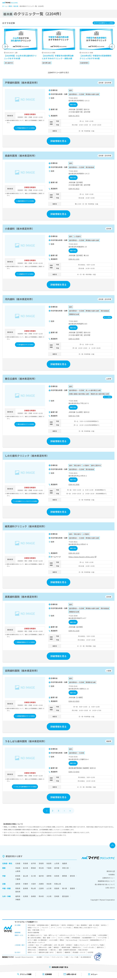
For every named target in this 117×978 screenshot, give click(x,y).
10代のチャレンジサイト (67, 935)
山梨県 (17, 871)
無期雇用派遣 (43, 950)
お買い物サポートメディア (36, 942)
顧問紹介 (56, 947)
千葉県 (49, 868)
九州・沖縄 (6, 896)
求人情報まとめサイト (35, 935)
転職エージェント (33, 927)
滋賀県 (17, 884)
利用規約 (112, 874)
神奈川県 (65, 868)
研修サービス (32, 952)
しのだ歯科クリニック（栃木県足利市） (27, 455)
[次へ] (112, 46)
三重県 (17, 879)
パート (53, 927)
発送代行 (59, 952)
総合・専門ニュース (50, 935)
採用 (67, 957)
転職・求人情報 (94, 925)
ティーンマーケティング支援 (86, 935)
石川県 (33, 876)
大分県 (49, 896)
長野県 (49, 876)
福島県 (64, 863)
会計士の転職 (32, 947)
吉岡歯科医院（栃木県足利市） (22, 670)
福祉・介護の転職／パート (36, 930)
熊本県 (41, 896)
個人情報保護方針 (86, 957)
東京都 (56, 868)
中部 (4, 876)
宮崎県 (56, 896)
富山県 (25, 876)
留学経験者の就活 (43, 925)
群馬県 (33, 868)
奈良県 (49, 884)
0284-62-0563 (74, 701)
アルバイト (45, 927)
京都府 (25, 884)
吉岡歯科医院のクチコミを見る (26, 716)
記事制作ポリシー (108, 878)
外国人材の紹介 (83, 950)
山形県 (56, 863)
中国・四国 (6, 888)
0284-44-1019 (74, 553)
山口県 (49, 888)
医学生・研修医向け (68, 925)
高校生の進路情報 (33, 932)
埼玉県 (41, 868)
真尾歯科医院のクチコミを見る (26, 642)
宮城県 (41, 863)
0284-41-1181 (74, 259)
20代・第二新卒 (59, 945)
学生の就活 (31, 925)
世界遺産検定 (76, 938)
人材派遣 (30, 945)
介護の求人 (52, 950)
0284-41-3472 (74, 116)
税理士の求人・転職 (45, 947)
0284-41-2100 (74, 631)
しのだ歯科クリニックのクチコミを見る (26, 501)
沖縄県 (17, 899)
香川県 (64, 888)
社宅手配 (90, 952)
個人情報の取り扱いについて (105, 884)
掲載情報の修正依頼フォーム (31, 835)
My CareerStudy (71, 940)
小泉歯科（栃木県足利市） (19, 228)
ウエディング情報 (63, 938)
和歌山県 (57, 884)
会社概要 (39, 957)
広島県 (41, 888)
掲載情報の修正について (106, 881)
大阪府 (33, 884)
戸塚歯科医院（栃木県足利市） (22, 82)
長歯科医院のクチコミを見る (26, 201)
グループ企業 (74, 957)
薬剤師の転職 (66, 947)
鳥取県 (17, 888)
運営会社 (110, 871)
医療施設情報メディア (97, 940)
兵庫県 (41, 884)
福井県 (41, 876)
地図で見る (73, 104)
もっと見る (104, 23)
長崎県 (33, 896)
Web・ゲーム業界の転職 (44, 945)
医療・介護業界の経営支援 (67, 950)
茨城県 (17, 868)
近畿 (4, 884)
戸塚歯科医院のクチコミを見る (26, 128)
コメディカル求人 (88, 947)
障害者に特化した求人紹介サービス (85, 927)
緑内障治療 (47, 63)
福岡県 (17, 896)
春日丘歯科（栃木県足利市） (21, 378)
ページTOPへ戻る (112, 845)
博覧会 (62, 940)
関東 (4, 868)
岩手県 (33, 863)
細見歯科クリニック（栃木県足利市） (26, 526)
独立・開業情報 (82, 925)
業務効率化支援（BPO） (46, 952)
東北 (10, 863)
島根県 (25, 888)
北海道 (4, 863)
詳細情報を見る (58, 141)
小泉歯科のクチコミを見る (25, 274)
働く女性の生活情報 (34, 938)
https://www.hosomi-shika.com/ (81, 557)
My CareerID (83, 940)
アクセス (46, 957)
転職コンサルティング (81, 945)
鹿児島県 (65, 896)
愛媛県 (72, 888)
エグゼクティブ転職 (97, 945)
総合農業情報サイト (88, 938)
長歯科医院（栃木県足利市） (21, 155)
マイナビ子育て (102, 938)
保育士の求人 (32, 950)
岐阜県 (56, 876)
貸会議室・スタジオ (79, 952)
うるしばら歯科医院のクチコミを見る (26, 786)
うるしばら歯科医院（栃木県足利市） (26, 741)
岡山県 (33, 888)
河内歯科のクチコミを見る (25, 344)
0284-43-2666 (74, 484)
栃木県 (25, 868)
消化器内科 (9, 63)
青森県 (25, 863)
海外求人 (104, 925)
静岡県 (64, 876)
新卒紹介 (69, 945)
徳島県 (56, 888)
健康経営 (67, 952)
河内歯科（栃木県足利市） (19, 299)
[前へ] (5, 46)
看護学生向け (55, 925)
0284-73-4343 (74, 772)
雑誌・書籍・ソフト (49, 938)
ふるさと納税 (53, 940)
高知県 (17, 891)
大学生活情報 (102, 935)
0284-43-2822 (74, 188)
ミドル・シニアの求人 (64, 927)
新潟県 (17, 876)
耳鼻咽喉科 (84, 63)
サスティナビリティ (57, 957)
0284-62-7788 (74, 416)
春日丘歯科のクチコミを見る (26, 424)
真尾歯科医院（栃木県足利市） (22, 596)
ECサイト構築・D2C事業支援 (37, 940)
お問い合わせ (110, 888)
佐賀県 (25, 896)
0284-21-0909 (74, 339)
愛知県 (72, 876)
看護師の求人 (76, 947)
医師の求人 (100, 947)
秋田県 (49, 863)
